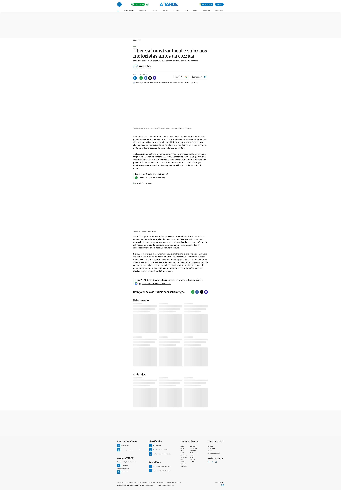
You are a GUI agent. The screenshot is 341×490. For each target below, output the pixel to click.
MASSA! (210, 450)
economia (183, 466)
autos (182, 446)
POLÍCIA (195, 10)
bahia (182, 448)
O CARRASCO (206, 10)
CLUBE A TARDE (207, 4)
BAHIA (186, 10)
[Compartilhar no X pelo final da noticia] (201, 292)
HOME (134, 40)
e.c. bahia (193, 446)
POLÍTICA (154, 10)
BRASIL (140, 40)
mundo (192, 457)
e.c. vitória (193, 448)
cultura (183, 459)
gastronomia (194, 453)
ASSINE (219, 4)
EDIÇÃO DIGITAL (219, 10)
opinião (192, 459)
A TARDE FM (211, 448)
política (192, 461)
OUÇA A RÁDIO (139, 4)
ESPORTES (165, 10)
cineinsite (184, 455)
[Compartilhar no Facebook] (145, 78)
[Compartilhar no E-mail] (154, 78)
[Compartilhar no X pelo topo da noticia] (150, 78)
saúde (182, 453)
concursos (184, 457)
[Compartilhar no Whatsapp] (141, 78)
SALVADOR (176, 10)
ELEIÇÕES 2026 (143, 10)
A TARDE (210, 446)
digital (182, 461)
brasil (182, 450)
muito (191, 455)
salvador (183, 464)
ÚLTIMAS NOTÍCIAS (129, 10)
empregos (193, 450)
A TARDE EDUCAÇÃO (214, 453)
